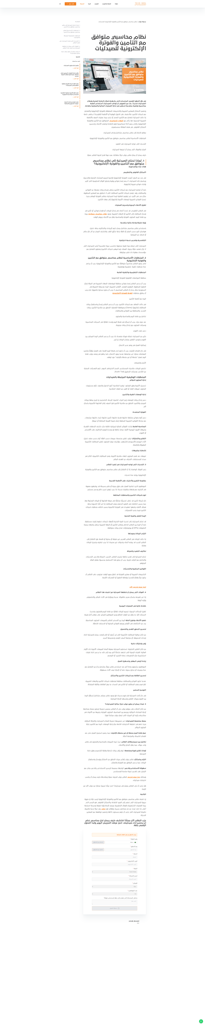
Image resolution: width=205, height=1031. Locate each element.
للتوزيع (97, 3)
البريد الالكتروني (132, 861)
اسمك (135, 854)
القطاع (135, 883)
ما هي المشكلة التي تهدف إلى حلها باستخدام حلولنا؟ (120, 898)
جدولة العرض (113, 908)
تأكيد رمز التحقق (98, 849)
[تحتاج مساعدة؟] (201, 1021)
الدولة (135, 868)
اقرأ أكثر (76, 68)
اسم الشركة (133, 876)
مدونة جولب (142, 21)
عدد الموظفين (133, 890)
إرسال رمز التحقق (98, 842)
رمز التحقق (134, 846)
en (60, 3)
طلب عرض (71, 3)
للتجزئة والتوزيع (106, 3)
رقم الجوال (134, 839)
